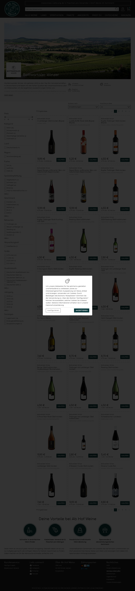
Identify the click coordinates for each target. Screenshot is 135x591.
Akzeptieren (82, 310)
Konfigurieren (53, 310)
